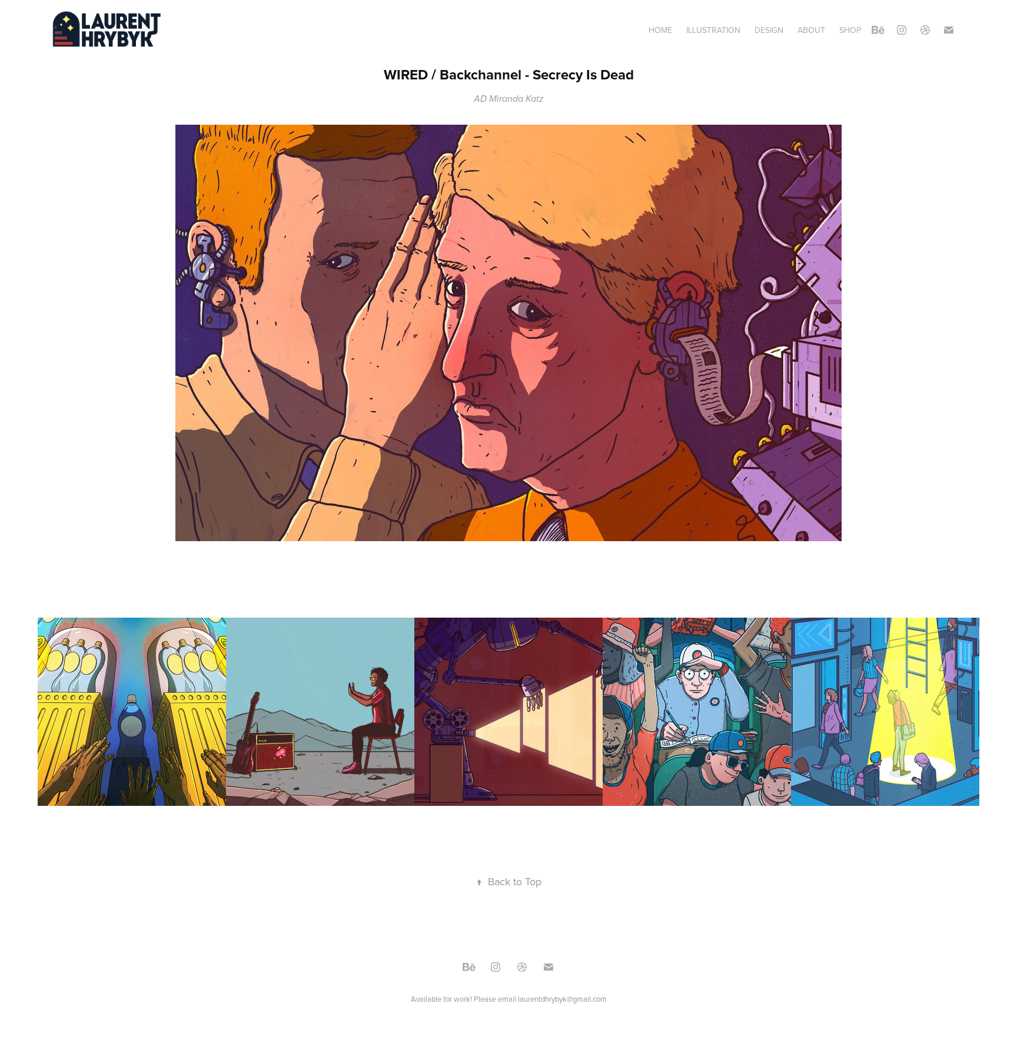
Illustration (713, 30)
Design (769, 30)
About (811, 30)
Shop (850, 30)
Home (660, 30)
